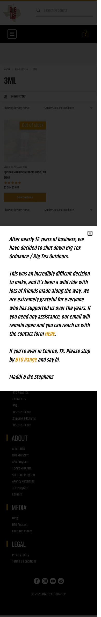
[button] (90, 233)
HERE (50, 334)
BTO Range (26, 360)
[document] (48, 308)
